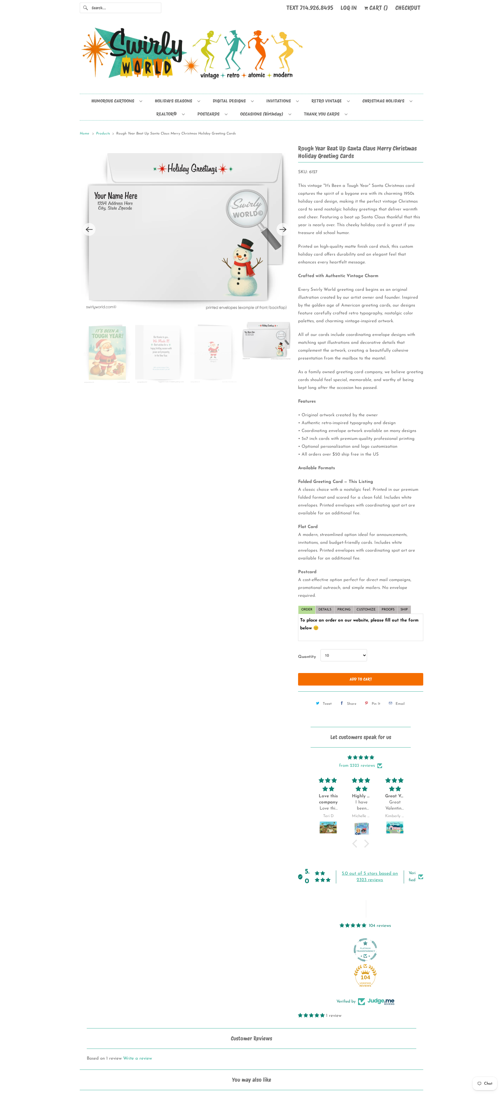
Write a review (137, 1058)
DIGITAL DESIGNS (230, 101)
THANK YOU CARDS (323, 114)
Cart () (378, 7)
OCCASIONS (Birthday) (263, 114)
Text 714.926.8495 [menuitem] (309, 7)
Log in (349, 7)
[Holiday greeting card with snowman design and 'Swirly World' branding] (186, 229)
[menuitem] (117, 100)
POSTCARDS (209, 114)
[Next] (283, 229)
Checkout (407, 7)
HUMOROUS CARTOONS (114, 101)
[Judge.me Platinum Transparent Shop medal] (365, 950)
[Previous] (89, 229)
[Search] (85, 8)
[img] (361, 757)
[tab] (307, 609)
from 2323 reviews (357, 766)
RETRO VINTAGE (327, 101)
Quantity (307, 657)
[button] (356, 844)
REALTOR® (167, 114)
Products (103, 133)
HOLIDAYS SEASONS (174, 101)
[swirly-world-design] (251, 56)
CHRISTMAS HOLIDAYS (384, 101)
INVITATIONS (279, 101)
